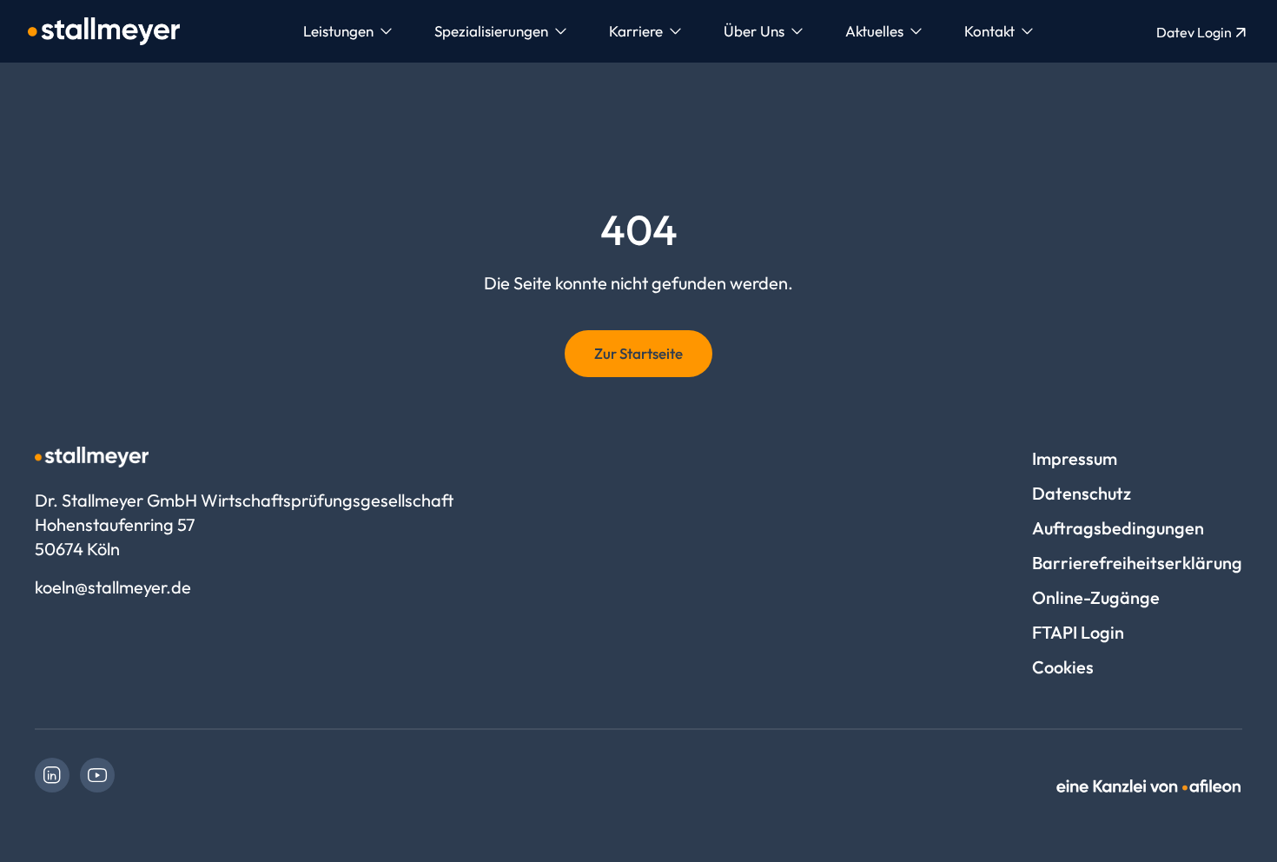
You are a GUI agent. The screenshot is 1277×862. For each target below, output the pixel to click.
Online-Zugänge (1096, 597)
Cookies (1063, 667)
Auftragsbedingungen (1118, 528)
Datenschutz (1081, 493)
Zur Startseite (638, 353)
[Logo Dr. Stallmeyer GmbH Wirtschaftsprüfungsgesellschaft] (104, 31)
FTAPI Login (1078, 632)
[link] (52, 775)
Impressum (1074, 458)
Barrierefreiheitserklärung (1137, 563)
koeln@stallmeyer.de (113, 587)
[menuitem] (348, 31)
